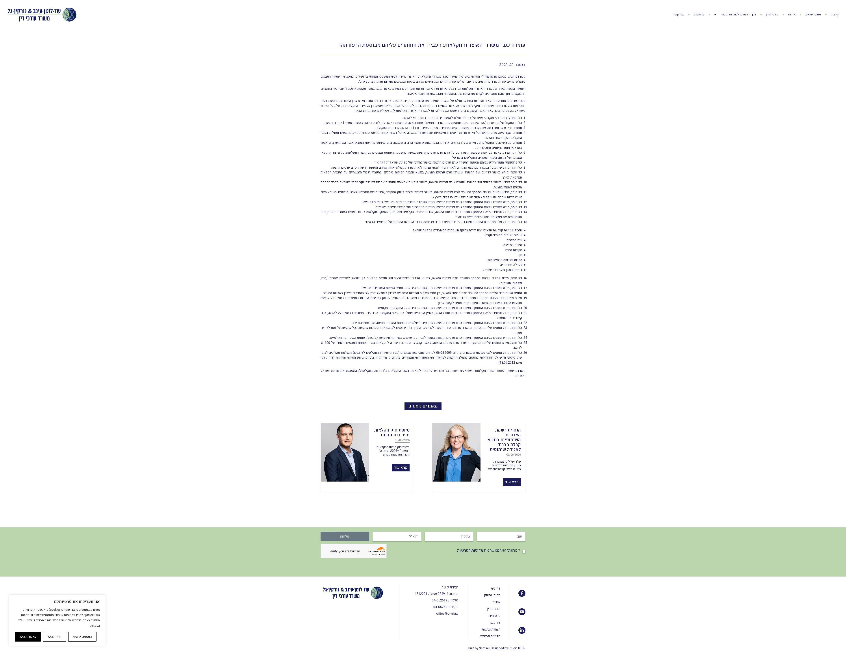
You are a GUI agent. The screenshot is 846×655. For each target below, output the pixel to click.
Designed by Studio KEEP (508, 648)
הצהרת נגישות (491, 629)
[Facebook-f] (521, 593)
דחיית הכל (54, 636)
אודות (792, 14)
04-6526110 (442, 607)
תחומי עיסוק (813, 14)
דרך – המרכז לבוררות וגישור (738, 14)
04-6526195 (440, 600)
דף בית (835, 14)
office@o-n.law (447, 613)
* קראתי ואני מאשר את (488, 550)
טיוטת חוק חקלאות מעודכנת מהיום (392, 432)
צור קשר (678, 14)
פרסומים (699, 14)
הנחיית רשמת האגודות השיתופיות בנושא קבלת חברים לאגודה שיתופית (504, 440)
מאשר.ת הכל (27, 636)
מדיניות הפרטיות (470, 550)
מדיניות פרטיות (490, 636)
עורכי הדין (772, 14)
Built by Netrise (478, 648)
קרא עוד (512, 482)
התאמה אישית (82, 636)
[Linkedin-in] (521, 630)
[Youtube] (521, 611)
